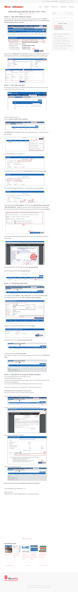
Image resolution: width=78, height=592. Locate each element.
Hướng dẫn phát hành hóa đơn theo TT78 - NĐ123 (27, 11)
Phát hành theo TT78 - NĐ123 (60, 48)
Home (40, 7)
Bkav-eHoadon (37, 585)
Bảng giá (46, 7)
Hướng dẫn (63, 7)
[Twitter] (43, 1)
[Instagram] (51, 1)
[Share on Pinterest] (30, 538)
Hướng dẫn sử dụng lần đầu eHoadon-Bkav (63, 45)
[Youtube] (52, 1)
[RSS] (57, 1)
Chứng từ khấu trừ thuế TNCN (60, 38)
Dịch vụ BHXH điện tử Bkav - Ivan (16, 556)
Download (71, 7)
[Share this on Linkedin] (31, 538)
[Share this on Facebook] (25, 538)
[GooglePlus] (46, 1)
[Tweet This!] (27, 538)
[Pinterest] (48, 1)
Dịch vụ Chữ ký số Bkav (58, 36)
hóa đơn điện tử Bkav (25, 14)
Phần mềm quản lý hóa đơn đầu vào (61, 34)
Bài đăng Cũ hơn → (45, 565)
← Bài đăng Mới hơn (9, 565)
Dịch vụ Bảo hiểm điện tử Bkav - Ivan (61, 43)
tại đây (24, 488)
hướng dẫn (32, 14)
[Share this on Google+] (28, 538)
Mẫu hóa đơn (55, 7)
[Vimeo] (54, 1)
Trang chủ (27, 565)
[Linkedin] (49, 1)
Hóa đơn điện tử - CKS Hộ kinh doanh (61, 41)
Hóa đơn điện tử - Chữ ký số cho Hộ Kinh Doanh (42, 556)
